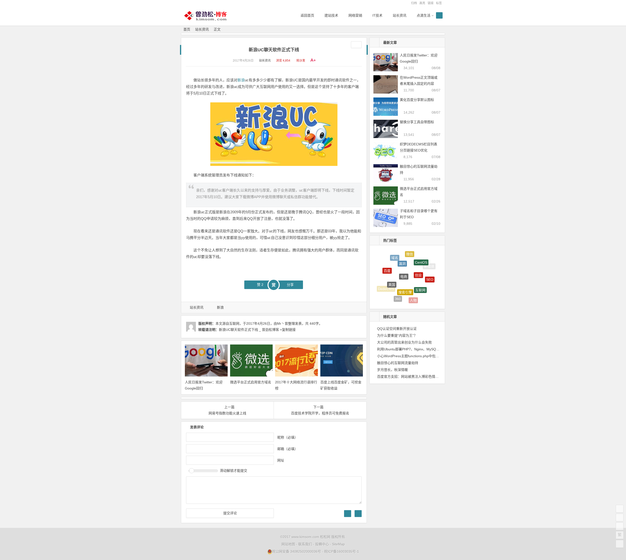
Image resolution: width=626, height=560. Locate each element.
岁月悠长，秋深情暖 (392, 370)
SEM (410, 301)
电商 (403, 266)
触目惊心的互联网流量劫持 (397, 363)
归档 (414, 3)
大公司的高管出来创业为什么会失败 (404, 342)
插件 (426, 291)
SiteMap (338, 544)
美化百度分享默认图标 (417, 100)
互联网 (420, 281)
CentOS (421, 258)
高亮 (422, 3)
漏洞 (402, 256)
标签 (439, 3)
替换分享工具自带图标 (417, 122)
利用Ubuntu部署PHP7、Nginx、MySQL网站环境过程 (417, 349)
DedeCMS (386, 286)
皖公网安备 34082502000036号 (296, 551)
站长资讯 (202, 29)
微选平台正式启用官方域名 (250, 382)
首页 (186, 29)
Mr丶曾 (282, 323)
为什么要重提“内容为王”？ (397, 335)
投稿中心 (322, 544)
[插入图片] (347, 513)
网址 (280, 460)
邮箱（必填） (287, 449)
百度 (387, 266)
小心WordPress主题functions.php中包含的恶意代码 (416, 356)
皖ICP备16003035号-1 (341, 551)
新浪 (241, 80)
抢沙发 (300, 60)
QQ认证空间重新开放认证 (397, 329)
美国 (391, 276)
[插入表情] (358, 513)
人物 (413, 295)
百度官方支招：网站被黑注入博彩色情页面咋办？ (414, 376)
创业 (418, 265)
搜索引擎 (405, 282)
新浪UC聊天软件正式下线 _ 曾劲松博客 (249, 330)
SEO (429, 275)
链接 (431, 3)
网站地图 (288, 544)
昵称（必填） (287, 437)
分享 (290, 285)
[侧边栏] (356, 44)
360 (398, 294)
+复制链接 (287, 330)
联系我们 (305, 544)
